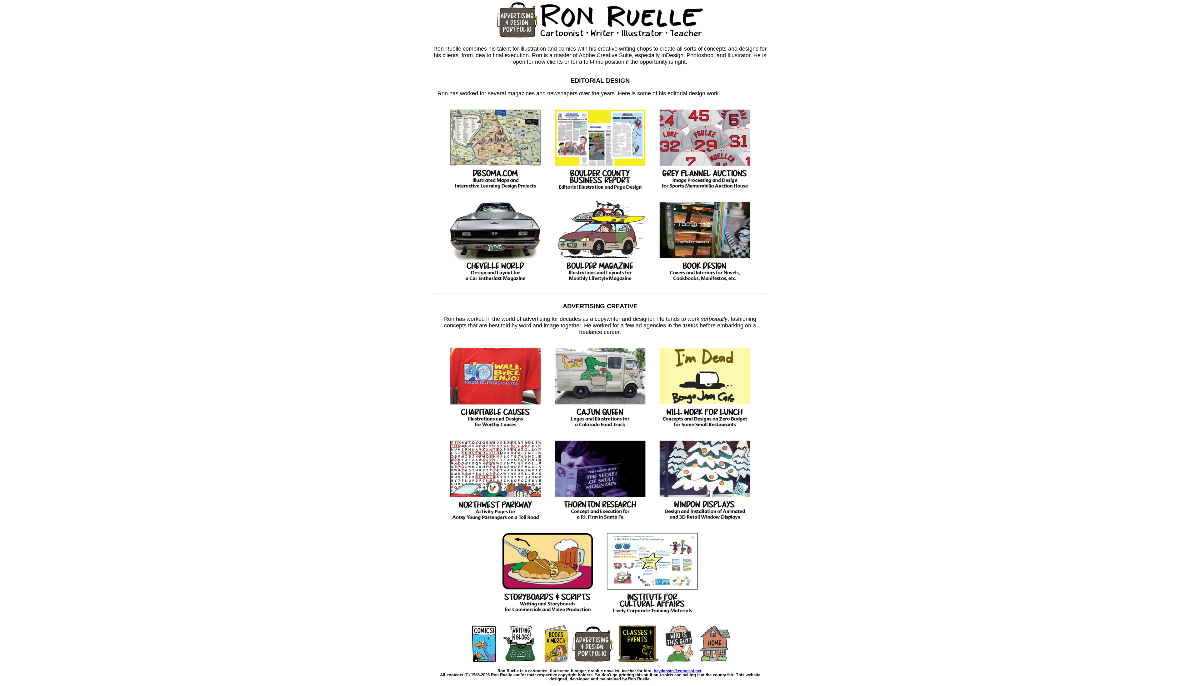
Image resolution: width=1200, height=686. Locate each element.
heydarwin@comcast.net (677, 671)
